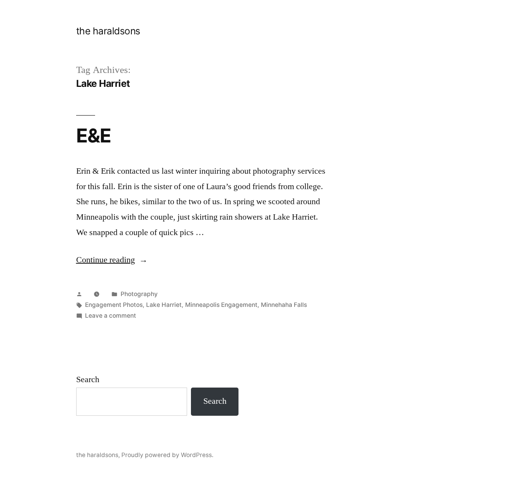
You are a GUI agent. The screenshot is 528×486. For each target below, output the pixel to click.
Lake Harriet (164, 304)
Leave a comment (110, 315)
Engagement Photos (114, 304)
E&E (93, 135)
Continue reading (112, 259)
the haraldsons (108, 31)
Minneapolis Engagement (221, 304)
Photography (139, 294)
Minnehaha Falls (284, 304)
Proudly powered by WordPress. (167, 455)
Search (87, 379)
